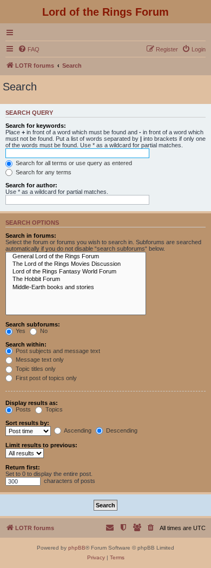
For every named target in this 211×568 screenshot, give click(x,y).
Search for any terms (42, 172)
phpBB (76, 548)
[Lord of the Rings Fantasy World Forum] (75, 272)
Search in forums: (30, 235)
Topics (53, 409)
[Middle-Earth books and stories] (75, 287)
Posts (22, 409)
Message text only (39, 359)
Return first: (22, 467)
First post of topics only (45, 378)
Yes (19, 331)
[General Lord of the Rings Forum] (75, 256)
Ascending (77, 430)
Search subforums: (32, 324)
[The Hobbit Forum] (75, 279)
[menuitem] (28, 49)
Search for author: (31, 185)
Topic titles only (35, 368)
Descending (120, 430)
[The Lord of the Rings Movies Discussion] (75, 264)
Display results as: (31, 403)
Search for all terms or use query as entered (73, 163)
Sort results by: (27, 423)
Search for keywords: (35, 125)
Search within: (26, 344)
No (43, 331)
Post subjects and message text (57, 351)
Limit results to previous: (41, 445)
